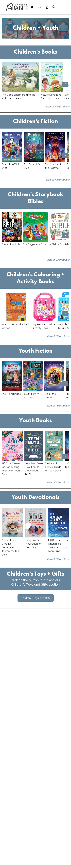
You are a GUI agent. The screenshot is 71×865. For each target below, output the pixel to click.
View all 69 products (57, 559)
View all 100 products (57, 106)
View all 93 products (58, 259)
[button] (32, 7)
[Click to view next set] (6, 84)
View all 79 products (58, 405)
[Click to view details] (20, 77)
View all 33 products (58, 482)
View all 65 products (57, 336)
